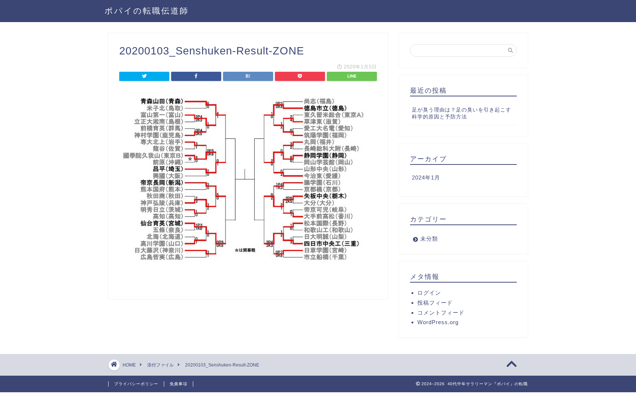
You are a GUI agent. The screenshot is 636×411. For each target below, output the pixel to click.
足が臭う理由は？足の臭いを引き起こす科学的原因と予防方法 (461, 113)
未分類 (429, 238)
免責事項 (178, 384)
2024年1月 (426, 177)
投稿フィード (435, 303)
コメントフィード (440, 312)
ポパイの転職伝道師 (147, 10)
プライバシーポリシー (136, 384)
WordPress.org (438, 322)
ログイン (429, 293)
